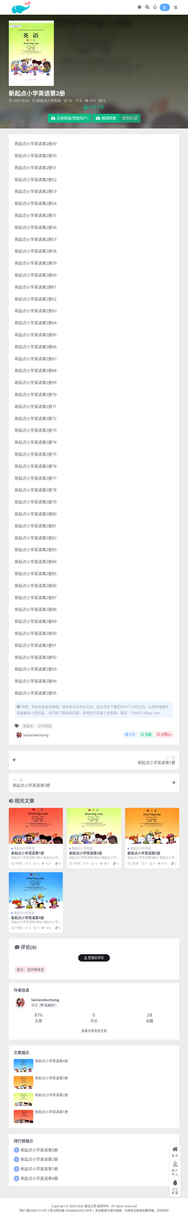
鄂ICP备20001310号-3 (34, 1210)
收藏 (148, 734)
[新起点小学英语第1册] (36, 826)
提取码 (127, 118)
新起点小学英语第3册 (144, 853)
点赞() (166, 734)
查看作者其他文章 (94, 1031)
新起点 (28, 726)
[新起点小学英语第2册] (94, 826)
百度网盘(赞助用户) (72, 118)
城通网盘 (108, 118)
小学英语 (44, 726)
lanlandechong (36, 734)
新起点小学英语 (49, 100)
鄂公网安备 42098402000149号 (71, 1210)
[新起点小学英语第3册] (152, 826)
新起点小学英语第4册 (27, 917)
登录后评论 (96, 958)
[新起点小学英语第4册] (36, 890)
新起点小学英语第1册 (27, 853)
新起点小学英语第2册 (85, 853)
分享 (132, 734)
